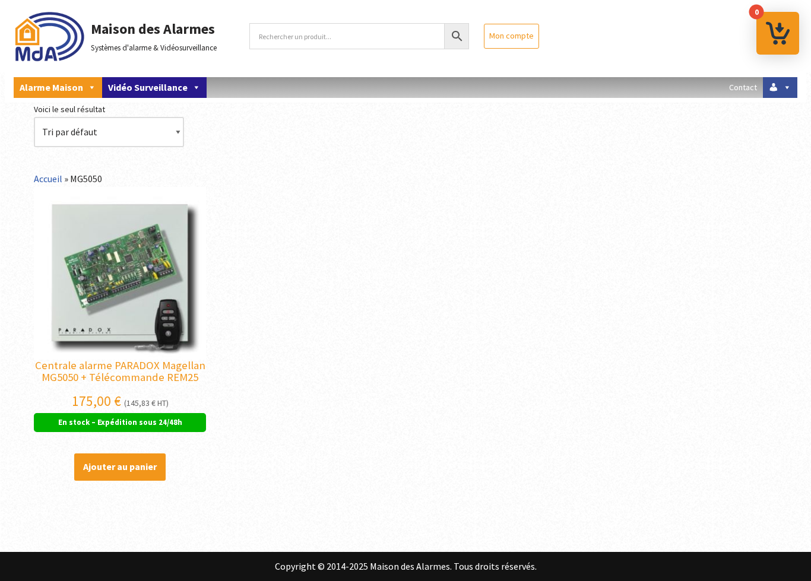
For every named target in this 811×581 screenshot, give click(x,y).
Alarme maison (51, 87)
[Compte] (780, 87)
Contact (743, 87)
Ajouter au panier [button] (120, 466)
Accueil (48, 179)
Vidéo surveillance (148, 87)
